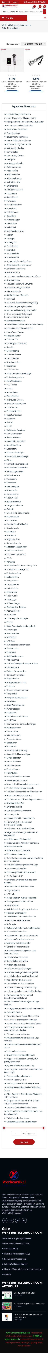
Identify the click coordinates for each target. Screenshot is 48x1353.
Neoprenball (11, 693)
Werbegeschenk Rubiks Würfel (19, 901)
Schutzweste (12, 595)
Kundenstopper (13, 709)
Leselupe (10, 238)
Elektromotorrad (13, 167)
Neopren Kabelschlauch (16, 697)
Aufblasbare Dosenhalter (17, 467)
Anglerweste (11, 592)
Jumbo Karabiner (13, 761)
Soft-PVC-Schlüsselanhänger (18, 968)
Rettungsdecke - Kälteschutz (18, 261)
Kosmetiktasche (13, 611)
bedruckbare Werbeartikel (15, 1259)
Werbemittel (11, 1336)
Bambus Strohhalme (15, 675)
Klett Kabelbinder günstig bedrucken (22, 909)
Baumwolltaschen (14, 411)
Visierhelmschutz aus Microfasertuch (22, 976)
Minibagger (11, 599)
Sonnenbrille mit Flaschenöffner (20, 983)
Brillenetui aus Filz (14, 807)
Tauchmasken (12, 358)
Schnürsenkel (12, 497)
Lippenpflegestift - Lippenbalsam (20, 818)
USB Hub (10, 894)
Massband (11, 531)
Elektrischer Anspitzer (15, 430)
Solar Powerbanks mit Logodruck (20, 626)
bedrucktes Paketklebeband (18, 920)
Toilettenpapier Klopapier (17, 618)
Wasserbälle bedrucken (16, 931)
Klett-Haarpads (13, 486)
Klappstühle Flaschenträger (18, 754)
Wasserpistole (12, 814)
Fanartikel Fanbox (14, 1012)
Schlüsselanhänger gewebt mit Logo (22, 864)
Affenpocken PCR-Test (16, 682)
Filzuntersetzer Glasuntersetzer (19, 328)
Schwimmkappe (13, 280)
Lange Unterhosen (14, 505)
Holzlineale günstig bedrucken (19, 306)
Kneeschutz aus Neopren (17, 690)
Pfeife (9, 558)
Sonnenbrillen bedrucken (17, 961)
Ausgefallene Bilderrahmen (18, 776)
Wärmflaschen (12, 396)
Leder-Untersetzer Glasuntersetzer (21, 118)
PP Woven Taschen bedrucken (19, 125)
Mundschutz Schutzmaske (17, 513)
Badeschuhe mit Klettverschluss (20, 886)
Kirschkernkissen (13, 735)
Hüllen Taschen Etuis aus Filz (18, 795)
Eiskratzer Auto (13, 272)
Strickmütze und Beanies (17, 295)
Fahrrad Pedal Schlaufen (17, 524)
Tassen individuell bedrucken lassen (21, 1107)
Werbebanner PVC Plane (17, 716)
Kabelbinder (11, 637)
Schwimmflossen (13, 354)
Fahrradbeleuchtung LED (17, 464)
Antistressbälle (12, 253)
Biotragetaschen (13, 727)
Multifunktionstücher (15, 231)
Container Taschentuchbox (18, 946)
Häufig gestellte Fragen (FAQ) (17, 1253)
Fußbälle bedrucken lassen (17, 1118)
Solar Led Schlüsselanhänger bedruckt (22, 784)
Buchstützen (11, 520)
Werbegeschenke (24, 1336)
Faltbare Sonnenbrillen (16, 671)
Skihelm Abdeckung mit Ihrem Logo (21, 987)
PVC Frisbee (11, 384)
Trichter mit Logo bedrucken (18, 1076)
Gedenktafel (11, 449)
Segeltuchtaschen (14, 415)
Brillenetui (10, 686)
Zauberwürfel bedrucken (17, 137)
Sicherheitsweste (13, 543)
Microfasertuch (13, 475)
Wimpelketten (12, 580)
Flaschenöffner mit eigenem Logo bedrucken (23, 1269)
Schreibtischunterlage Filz (17, 569)
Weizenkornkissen (14, 739)
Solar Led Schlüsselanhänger (18, 373)
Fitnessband (11, 479)
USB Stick (10, 641)
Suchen (24, 1142)
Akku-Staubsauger (14, 178)
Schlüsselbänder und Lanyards (19, 283)
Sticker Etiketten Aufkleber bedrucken (22, 843)
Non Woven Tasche (15, 332)
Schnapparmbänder (14, 163)
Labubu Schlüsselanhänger (15, 1264)
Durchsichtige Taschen (16, 607)
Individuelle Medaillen (15, 441)
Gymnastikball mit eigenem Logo (20, 1065)
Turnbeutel (11, 201)
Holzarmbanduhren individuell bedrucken (23, 991)
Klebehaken (11, 223)
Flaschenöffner (12, 633)
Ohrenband (11, 482)
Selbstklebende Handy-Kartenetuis (21, 916)
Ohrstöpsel (11, 652)
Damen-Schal (12, 731)
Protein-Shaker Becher (16, 1079)
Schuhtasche (12, 490)
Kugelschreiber (12, 678)
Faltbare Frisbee (13, 437)
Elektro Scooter (13, 174)
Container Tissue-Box (15, 554)
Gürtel (9, 426)
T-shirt (9, 388)
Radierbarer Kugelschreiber (18, 287)
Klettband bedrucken (15, 148)
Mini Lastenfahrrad (14, 550)
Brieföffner (11, 720)
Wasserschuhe (12, 516)
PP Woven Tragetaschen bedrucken (21, 1019)
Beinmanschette (13, 501)
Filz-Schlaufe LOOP (14, 876)
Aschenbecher (12, 494)
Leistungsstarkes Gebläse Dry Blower (22, 1083)
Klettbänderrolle (13, 182)
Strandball (10, 250)
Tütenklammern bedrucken (18, 1034)
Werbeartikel (36, 1332)
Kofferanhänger (13, 603)
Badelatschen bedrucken (17, 957)
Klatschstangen (13, 219)
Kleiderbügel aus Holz (15, 965)
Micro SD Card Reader (16, 868)
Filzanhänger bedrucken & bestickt (21, 872)
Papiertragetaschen (14, 471)
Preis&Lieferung (11, 1248)
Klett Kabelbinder (13, 291)
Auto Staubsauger (14, 381)
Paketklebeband (13, 133)
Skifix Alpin (11, 924)
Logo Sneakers (13, 890)
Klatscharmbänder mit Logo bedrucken (23, 928)
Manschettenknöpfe (15, 452)
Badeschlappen (13, 769)
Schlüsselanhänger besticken (18, 810)
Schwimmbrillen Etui (15, 803)
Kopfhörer (10, 418)
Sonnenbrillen (12, 152)
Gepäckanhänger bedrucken (18, 114)
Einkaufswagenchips (15, 377)
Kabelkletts (11, 216)
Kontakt (7, 1274)
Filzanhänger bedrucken (16, 854)
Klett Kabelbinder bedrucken (18, 140)
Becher (9, 622)
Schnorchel (11, 366)
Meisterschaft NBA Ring (16, 750)
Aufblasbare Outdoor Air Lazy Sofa (21, 565)
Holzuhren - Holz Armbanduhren (20, 828)
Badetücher (11, 742)
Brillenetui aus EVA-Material (18, 850)
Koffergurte (11, 242)
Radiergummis (12, 660)
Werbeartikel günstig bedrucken (15, 25)
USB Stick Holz (12, 369)
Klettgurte (10, 159)
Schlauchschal (12, 257)
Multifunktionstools (14, 656)
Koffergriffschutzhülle (15, 320)
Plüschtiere (11, 701)
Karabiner (10, 562)
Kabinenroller (12, 170)
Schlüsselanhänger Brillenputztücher (22, 663)
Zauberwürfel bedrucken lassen (20, 939)
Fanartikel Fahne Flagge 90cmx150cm (22, 1016)
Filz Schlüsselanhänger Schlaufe (20, 788)
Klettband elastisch (14, 189)
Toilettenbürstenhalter (16, 1051)
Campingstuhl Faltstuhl (16, 343)
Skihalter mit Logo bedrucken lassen (22, 935)
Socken (9, 235)
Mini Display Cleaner (15, 155)
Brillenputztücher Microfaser (18, 265)
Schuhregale (11, 629)
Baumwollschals (13, 765)
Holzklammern (12, 212)
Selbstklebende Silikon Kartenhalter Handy (24, 324)
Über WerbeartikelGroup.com (16, 1243)
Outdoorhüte (12, 339)
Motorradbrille (12, 351)
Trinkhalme (11, 712)
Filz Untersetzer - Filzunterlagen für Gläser (24, 799)
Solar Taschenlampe (11, 28)
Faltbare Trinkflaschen (16, 403)
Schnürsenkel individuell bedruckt (20, 1055)
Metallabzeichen (13, 445)
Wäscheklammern (14, 204)
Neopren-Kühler (13, 335)
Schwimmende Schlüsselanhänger (21, 724)
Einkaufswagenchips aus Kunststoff (21, 1121)
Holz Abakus (11, 773)
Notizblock (11, 535)
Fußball (9, 422)
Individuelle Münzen (15, 400)
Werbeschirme (12, 667)
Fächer (9, 460)
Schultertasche (12, 528)
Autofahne (11, 614)
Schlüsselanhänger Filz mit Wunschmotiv (24, 791)
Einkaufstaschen (13, 573)
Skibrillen (10, 347)
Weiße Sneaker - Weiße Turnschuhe (21, 897)
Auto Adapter (12, 392)
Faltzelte (10, 509)
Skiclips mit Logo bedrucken (18, 144)
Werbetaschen (12, 648)
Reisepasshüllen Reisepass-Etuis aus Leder (24, 121)
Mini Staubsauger (14, 433)
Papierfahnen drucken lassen (18, 980)
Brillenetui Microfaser (15, 268)
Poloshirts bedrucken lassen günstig (22, 302)
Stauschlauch (12, 197)
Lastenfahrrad (12, 584)
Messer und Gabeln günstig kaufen (21, 310)
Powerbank (11, 746)
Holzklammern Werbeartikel (18, 839)
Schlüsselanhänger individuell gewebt (22, 972)
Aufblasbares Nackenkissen (18, 644)
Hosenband (11, 208)
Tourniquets (11, 193)
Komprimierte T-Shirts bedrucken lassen (23, 1023)
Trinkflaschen (12, 407)
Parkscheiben (12, 246)
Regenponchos (13, 539)
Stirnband (10, 299)
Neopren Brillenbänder (16, 913)
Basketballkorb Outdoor (16, 780)
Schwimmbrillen (13, 362)
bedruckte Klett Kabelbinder (18, 943)
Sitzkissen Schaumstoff (16, 546)
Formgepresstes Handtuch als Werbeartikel (25, 1008)
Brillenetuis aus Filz (14, 846)
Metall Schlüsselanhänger (17, 456)
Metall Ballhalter (13, 758)
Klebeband (11, 227)
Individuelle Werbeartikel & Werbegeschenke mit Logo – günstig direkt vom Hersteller (24, 1342)
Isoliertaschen (12, 577)
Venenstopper (12, 905)
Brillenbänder (12, 186)
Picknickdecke (12, 588)
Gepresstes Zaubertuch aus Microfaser (23, 276)
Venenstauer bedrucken (16, 129)
